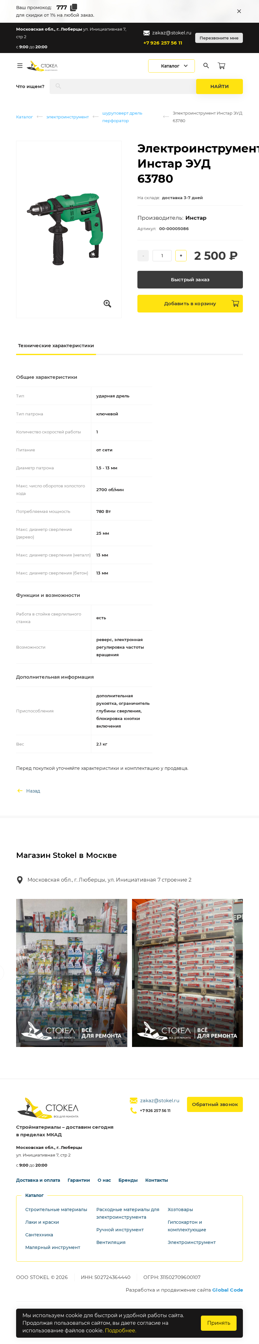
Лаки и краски (42, 1222)
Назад (33, 791)
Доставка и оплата (38, 1180)
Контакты (156, 1180)
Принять (218, 1323)
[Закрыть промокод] (239, 11)
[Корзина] (221, 66)
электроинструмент (67, 116)
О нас (104, 1180)
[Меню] (20, 66)
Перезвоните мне (219, 37)
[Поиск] (206, 66)
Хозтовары (180, 1209)
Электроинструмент (192, 1242)
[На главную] (42, 66)
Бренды (128, 1180)
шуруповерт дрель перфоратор (122, 116)
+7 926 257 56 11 (162, 43)
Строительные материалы (56, 1209)
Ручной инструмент (120, 1230)
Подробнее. (120, 1331)
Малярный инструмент (52, 1247)
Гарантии (79, 1180)
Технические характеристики (56, 345)
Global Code (227, 1290)
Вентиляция (111, 1242)
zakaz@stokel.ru (171, 33)
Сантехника (39, 1235)
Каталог (24, 116)
